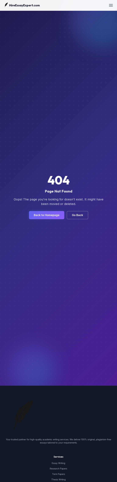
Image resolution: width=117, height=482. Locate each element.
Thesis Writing (58, 479)
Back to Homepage (46, 215)
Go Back (77, 215)
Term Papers (58, 474)
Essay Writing (58, 463)
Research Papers (58, 468)
